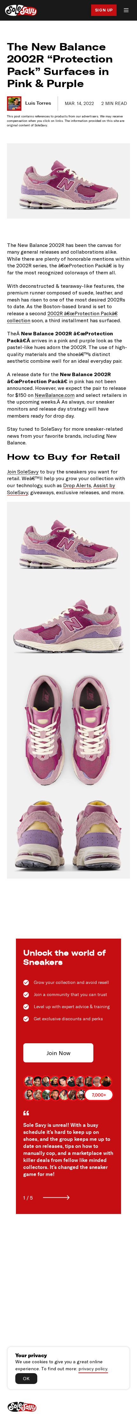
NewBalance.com (55, 395)
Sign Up (104, 10)
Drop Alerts (77, 485)
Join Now (58, 1052)
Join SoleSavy (23, 471)
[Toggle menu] (126, 10)
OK (26, 1378)
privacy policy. (93, 1368)
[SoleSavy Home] (21, 10)
